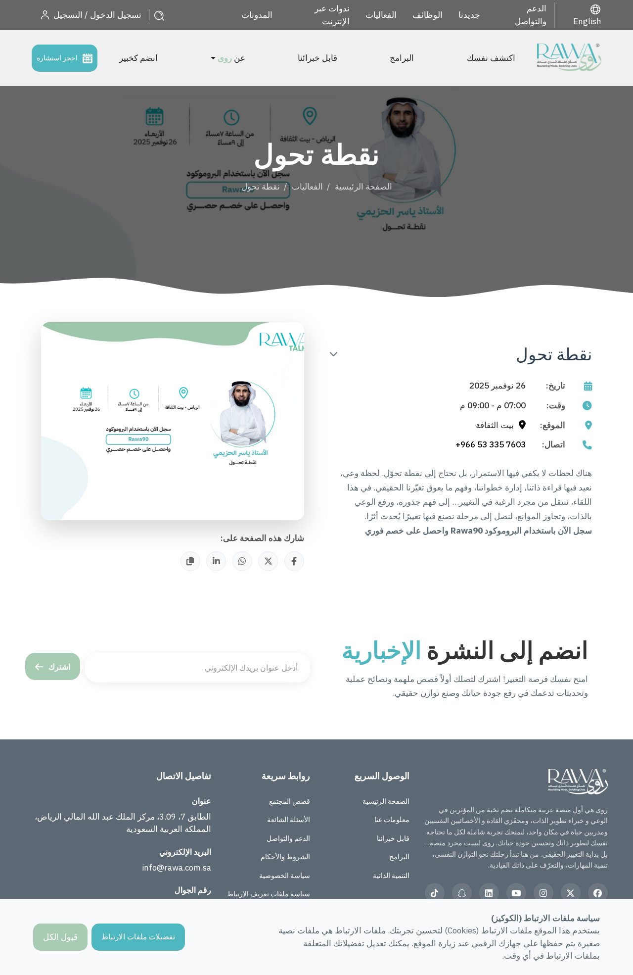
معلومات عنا (391, 819)
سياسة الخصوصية (284, 875)
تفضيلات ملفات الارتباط (138, 936)
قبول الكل (60, 936)
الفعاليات (381, 14)
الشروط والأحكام (285, 856)
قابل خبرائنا (317, 57)
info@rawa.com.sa (176, 867)
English (587, 21)
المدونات (256, 14)
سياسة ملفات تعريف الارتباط (268, 893)
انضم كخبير (138, 57)
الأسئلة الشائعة (288, 819)
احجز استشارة (57, 57)
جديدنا (469, 14)
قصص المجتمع (289, 801)
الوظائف (427, 14)
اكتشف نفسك (491, 57)
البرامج (402, 57)
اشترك (59, 667)
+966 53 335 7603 (490, 444)
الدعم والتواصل (530, 15)
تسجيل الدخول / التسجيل (96, 14)
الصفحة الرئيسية (363, 186)
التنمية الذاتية (391, 875)
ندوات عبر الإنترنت (332, 15)
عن (231, 57)
